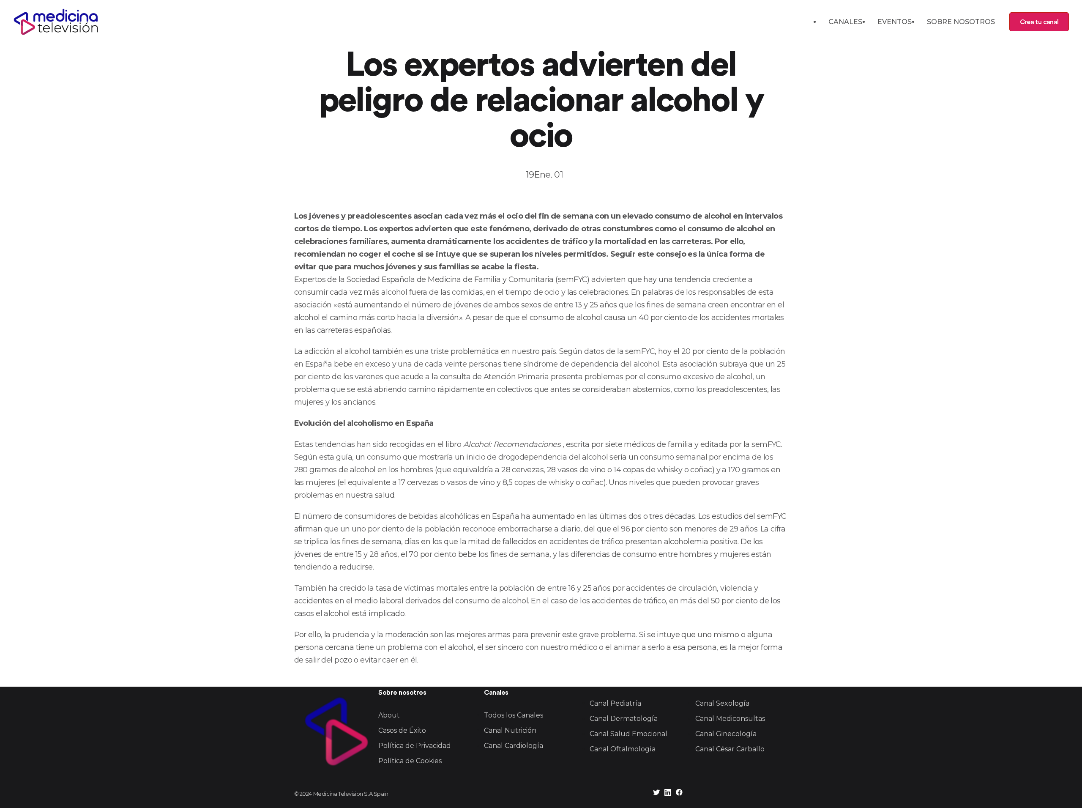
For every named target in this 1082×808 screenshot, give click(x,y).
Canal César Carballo (730, 749)
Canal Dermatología (624, 719)
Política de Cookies (410, 761)
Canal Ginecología (726, 734)
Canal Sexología (722, 703)
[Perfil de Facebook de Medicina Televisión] (679, 793)
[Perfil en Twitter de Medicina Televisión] (656, 793)
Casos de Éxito (402, 730)
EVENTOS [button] (894, 22)
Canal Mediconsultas (730, 719)
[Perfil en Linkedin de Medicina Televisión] (667, 793)
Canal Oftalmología (623, 749)
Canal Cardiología (513, 746)
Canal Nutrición (510, 730)
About (389, 715)
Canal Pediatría (615, 703)
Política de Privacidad (414, 746)
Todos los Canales (513, 715)
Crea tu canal (1039, 22)
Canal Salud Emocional (628, 734)
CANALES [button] (845, 22)
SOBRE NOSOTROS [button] (961, 22)
